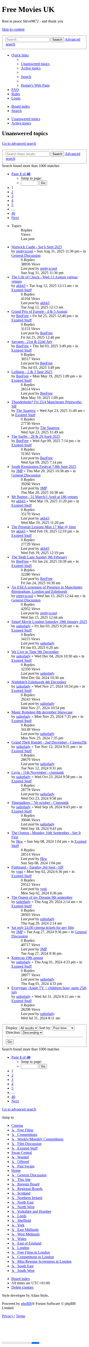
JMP (19, 471)
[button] (20, 174)
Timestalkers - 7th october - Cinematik (40, 803)
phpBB (26, 1304)
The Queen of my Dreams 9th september (41, 897)
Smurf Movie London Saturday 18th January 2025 (49, 622)
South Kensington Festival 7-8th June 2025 (43, 467)
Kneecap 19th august (27, 958)
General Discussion (26, 255)
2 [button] (12, 192)
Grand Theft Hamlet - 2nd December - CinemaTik (49, 742)
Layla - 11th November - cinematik (37, 772)
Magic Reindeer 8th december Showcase (42, 712)
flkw (19, 841)
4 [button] (12, 200)
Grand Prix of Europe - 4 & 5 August (39, 311)
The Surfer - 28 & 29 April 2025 (35, 436)
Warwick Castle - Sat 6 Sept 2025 (36, 247)
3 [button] (12, 196)
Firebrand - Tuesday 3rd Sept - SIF (37, 867)
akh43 (20, 286)
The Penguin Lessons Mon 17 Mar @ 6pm (43, 527)
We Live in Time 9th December (35, 652)
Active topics (21, 123)
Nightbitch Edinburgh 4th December (38, 682)
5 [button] (12, 205)
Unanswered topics (25, 119)
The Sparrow (26, 411)
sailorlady (23, 626)
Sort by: (45, 1028)
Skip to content (13, 29)
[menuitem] (35, 64)
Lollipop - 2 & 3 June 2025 (31, 372)
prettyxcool (24, 251)
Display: (12, 1028)
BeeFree (22, 316)
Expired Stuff (21, 290)
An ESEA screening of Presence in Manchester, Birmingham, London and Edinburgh (47, 589)
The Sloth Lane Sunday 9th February (39, 557)
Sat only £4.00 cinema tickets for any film (42, 928)
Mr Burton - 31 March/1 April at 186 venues (44, 497)
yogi (19, 872)
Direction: (14, 1032)
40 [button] (13, 213)
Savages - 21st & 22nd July (31, 342)
